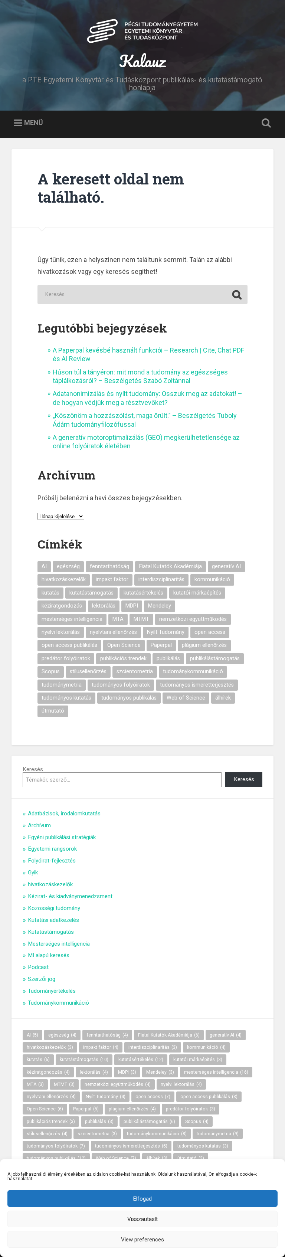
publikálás (168, 658)
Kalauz (142, 61)
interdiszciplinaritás (161, 579)
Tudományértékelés (52, 991)
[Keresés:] (142, 294)
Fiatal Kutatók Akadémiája (170, 566)
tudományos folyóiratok (121, 685)
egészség (68, 566)
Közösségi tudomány (54, 908)
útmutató (53, 711)
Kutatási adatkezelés (53, 920)
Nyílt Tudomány (165, 632)
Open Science (124, 645)
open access (209, 632)
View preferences (142, 1239)
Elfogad (142, 1198)
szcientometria (135, 671)
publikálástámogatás (215, 658)
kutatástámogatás (91, 593)
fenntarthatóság (109, 566)
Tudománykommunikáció (58, 1002)
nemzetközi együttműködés (193, 619)
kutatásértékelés (143, 593)
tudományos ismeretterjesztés (197, 685)
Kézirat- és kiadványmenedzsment (70, 896)
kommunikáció (212, 579)
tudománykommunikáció (193, 671)
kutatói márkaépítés (197, 593)
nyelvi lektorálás (61, 632)
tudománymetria (62, 685)
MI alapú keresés (48, 955)
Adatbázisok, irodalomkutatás (64, 813)
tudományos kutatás (66, 698)
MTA (118, 619)
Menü (33, 123)
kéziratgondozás (62, 606)
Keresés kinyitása (265, 123)
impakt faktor (112, 579)
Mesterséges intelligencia (59, 943)
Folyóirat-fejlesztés (52, 860)
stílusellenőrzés (88, 671)
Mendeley (159, 606)
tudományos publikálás (129, 698)
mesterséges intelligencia (72, 619)
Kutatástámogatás (51, 932)
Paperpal (161, 645)
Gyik (33, 872)
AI (44, 566)
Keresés (33, 769)
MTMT (141, 619)
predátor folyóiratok (66, 658)
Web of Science (186, 698)
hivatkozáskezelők (64, 579)
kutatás (50, 593)
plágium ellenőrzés (204, 645)
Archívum (39, 825)
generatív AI (226, 566)
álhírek (223, 698)
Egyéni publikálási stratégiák (62, 837)
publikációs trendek (123, 658)
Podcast (38, 967)
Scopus (51, 671)
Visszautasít (142, 1219)
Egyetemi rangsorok (52, 848)
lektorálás (103, 606)
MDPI (131, 606)
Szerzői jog (41, 979)
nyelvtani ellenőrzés (113, 632)
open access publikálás (69, 645)
